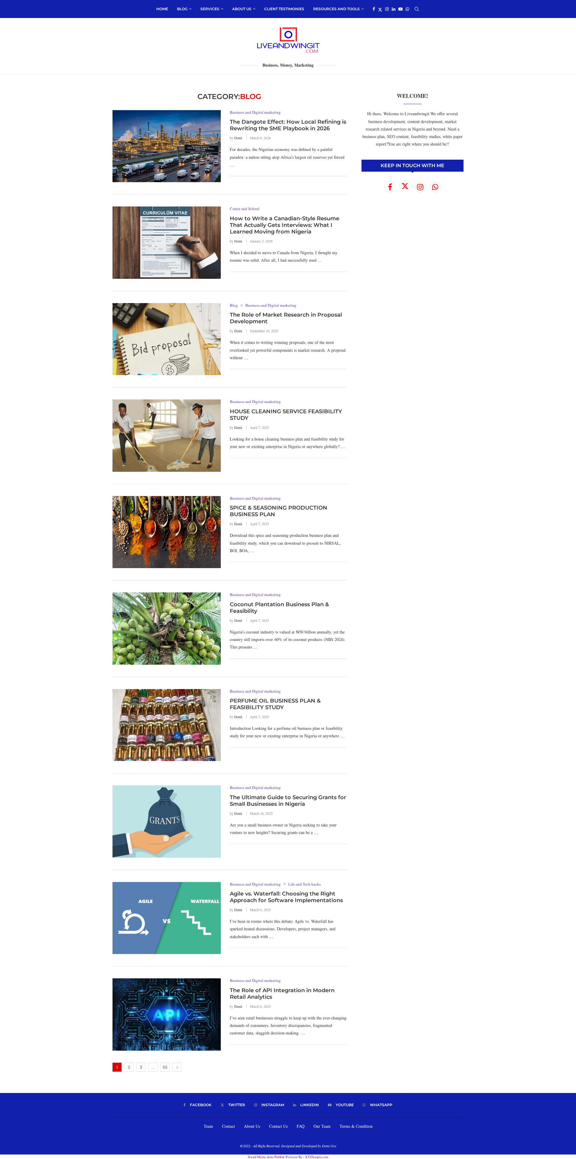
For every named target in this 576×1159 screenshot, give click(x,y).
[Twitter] (380, 9)
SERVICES (209, 9)
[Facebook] (374, 9)
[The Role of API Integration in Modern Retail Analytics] (166, 1014)
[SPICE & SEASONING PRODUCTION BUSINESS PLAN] (166, 532)
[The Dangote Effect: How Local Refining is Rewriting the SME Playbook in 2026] (166, 146)
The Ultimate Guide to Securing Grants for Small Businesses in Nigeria (288, 800)
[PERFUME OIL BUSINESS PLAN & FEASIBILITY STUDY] (166, 725)
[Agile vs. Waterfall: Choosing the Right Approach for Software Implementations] (166, 918)
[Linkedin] (393, 9)
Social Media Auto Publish (266, 1156)
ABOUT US (241, 9)
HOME (162, 9)
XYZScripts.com (316, 1156)
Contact (228, 1126)
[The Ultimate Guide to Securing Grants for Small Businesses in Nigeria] (166, 821)
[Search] (417, 9)
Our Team (322, 1126)
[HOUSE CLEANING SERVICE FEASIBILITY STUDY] (166, 435)
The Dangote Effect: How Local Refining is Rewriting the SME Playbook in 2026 (288, 125)
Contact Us (278, 1126)
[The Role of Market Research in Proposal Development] (166, 339)
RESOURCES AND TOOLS (336, 9)
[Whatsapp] (407, 9)
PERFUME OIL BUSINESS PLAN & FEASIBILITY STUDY (275, 704)
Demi (238, 137)
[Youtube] (400, 9)
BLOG (182, 9)
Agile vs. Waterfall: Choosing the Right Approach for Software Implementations (286, 897)
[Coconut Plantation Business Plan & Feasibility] (166, 628)
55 (165, 1067)
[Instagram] (387, 9)
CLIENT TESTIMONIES (284, 9)
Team (208, 1126)
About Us (252, 1126)
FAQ (300, 1126)
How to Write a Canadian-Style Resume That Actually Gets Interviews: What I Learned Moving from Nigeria (284, 225)
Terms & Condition (356, 1126)
